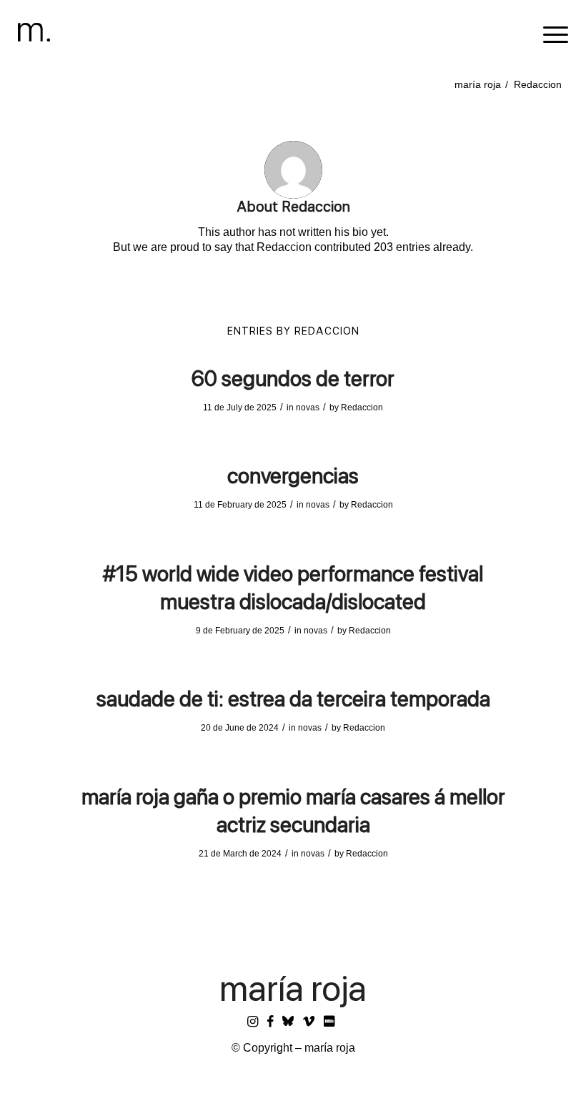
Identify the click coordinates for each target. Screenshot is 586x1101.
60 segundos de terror (293, 378)
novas (307, 408)
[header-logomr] (34, 32)
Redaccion (362, 408)
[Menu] (548, 32)
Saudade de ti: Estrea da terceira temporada (293, 698)
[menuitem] (548, 32)
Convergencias (293, 475)
